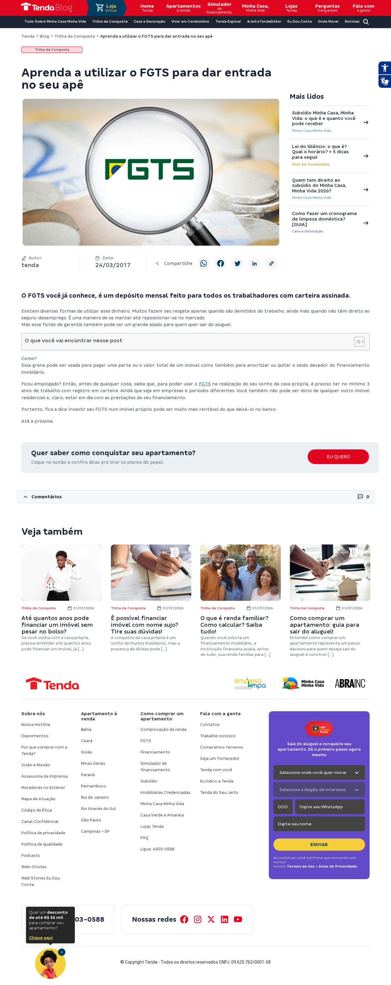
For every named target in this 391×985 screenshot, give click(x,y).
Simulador (219, 8)
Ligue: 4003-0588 (157, 849)
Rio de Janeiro (95, 797)
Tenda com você (216, 770)
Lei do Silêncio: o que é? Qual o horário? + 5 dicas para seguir (320, 152)
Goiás (86, 752)
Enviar (319, 844)
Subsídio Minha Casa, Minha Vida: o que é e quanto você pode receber (324, 118)
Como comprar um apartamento (162, 716)
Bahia (86, 729)
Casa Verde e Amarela (162, 815)
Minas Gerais (93, 763)
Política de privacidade (43, 833)
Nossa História (35, 724)
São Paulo (91, 820)
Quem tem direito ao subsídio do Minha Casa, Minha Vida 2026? (319, 185)
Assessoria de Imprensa (44, 776)
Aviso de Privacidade (338, 866)
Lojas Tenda (152, 826)
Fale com (363, 8)
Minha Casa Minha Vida (311, 130)
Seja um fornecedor (219, 758)
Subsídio (149, 781)
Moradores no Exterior (43, 787)
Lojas (291, 8)
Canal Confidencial (40, 821)
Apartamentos (183, 8)
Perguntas (327, 8)
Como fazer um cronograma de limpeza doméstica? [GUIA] (324, 219)
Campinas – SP (95, 831)
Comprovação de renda (164, 729)
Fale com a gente (220, 713)
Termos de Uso (301, 866)
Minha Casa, (255, 8)
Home (147, 8)
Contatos (210, 724)
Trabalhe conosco (218, 736)
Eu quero (338, 456)
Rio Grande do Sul (98, 808)
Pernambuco (93, 786)
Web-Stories (34, 866)
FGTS (205, 383)
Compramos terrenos (221, 747)
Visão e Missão (35, 765)
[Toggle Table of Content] (356, 341)
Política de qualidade (41, 844)
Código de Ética (36, 810)
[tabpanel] (61, 598)
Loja (111, 8)
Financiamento (155, 752)
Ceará (87, 740)
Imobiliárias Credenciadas (166, 792)
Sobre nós (33, 713)
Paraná (88, 774)
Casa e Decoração (307, 231)
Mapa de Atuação (38, 799)
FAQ (144, 837)
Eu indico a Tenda (216, 781)
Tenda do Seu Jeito (219, 792)
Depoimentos (35, 736)
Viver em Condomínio (311, 164)
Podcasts (30, 855)
